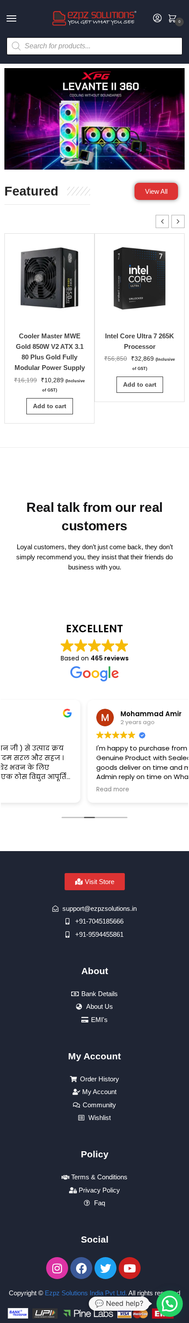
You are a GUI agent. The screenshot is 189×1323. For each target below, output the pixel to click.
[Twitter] (105, 1268)
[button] (178, 221)
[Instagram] (57, 1268)
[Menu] (20, 18)
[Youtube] (130, 1268)
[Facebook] (81, 1268)
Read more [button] (29, 790)
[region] (94, 119)
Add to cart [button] (49, 406)
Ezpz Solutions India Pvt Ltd (85, 1293)
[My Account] (157, 19)
